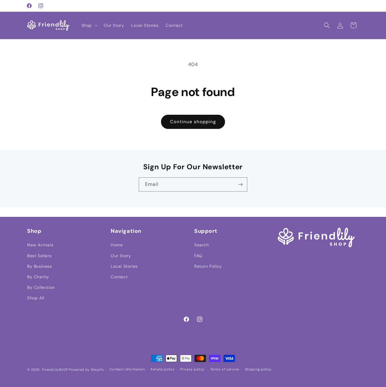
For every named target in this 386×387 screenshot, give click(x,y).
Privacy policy (192, 369)
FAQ (198, 255)
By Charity (38, 276)
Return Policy (208, 266)
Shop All (35, 298)
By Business (39, 266)
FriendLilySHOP (55, 369)
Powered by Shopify (86, 369)
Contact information (127, 369)
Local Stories (124, 266)
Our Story (121, 255)
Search (201, 245)
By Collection (41, 287)
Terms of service (224, 369)
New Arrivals (40, 245)
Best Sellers (39, 255)
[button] (89, 25)
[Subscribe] (240, 184)
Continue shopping (193, 122)
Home (117, 245)
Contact (119, 276)
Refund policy (162, 369)
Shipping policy (258, 369)
